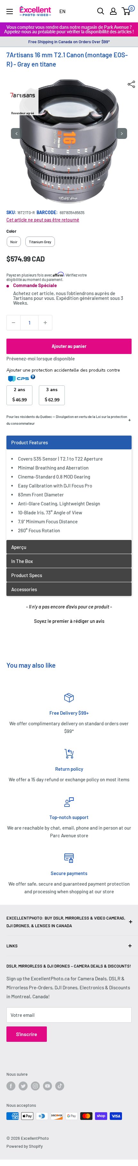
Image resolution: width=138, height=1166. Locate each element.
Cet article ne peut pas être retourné (42, 219)
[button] (69, 620)
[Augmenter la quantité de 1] (45, 322)
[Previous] (16, 133)
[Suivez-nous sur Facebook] (10, 1086)
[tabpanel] (69, 488)
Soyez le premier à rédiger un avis (69, 621)
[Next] (121, 133)
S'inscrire (26, 1034)
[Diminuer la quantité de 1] (13, 322)
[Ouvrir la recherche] (100, 11)
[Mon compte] (113, 11)
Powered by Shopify (24, 1146)
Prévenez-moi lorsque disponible (40, 358)
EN (62, 11)
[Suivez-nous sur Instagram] (35, 1086)
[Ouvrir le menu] (9, 11)
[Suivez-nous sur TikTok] (59, 1086)
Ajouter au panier (69, 346)
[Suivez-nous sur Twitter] (23, 1086)
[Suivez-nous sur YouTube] (47, 1086)
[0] (126, 11)
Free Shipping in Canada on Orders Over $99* (69, 41)
